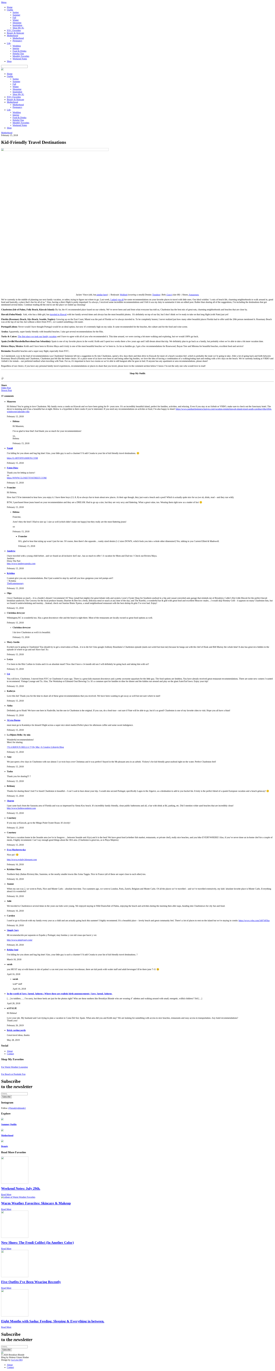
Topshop (156, 294)
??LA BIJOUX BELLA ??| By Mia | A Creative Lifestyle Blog (35, 747)
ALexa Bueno (13, 720)
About (10, 1051)
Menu (3, 2)
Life (9, 43)
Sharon (10, 801)
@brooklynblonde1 (17, 1108)
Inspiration (17, 25)
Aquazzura (193, 294)
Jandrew (11, 551)
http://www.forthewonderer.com (21, 808)
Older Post (6, 388)
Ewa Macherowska (16, 849)
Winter (16, 20)
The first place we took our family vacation (37, 336)
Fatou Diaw (12, 468)
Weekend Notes (20, 59)
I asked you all (117, 299)
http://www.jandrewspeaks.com (21, 563)
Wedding (17, 46)
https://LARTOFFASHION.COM (22, 458)
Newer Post (6, 390)
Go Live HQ (17, 1360)
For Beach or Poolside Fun (13, 1074)
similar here (101, 294)
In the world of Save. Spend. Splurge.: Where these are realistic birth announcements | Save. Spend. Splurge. (59, 993)
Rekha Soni (12, 949)
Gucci (169, 294)
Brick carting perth (16, 1030)
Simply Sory (13, 930)
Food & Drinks (19, 51)
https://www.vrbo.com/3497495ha (254, 920)
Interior (16, 48)
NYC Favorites (14, 30)
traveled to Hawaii (58, 314)
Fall (14, 17)
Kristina (11, 573)
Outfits (10, 10)
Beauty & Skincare (15, 33)
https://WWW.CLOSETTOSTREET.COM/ (27, 478)
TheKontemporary (15, 583)
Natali (10, 448)
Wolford (123, 294)
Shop (9, 61)
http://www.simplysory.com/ (19, 940)
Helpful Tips (18, 53)
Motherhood (12, 35)
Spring (16, 12)
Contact (10, 1054)
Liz (8, 674)
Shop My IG (18, 28)
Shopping (17, 22)
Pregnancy (17, 40)
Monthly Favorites (21, 56)
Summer (16, 15)
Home (9, 7)
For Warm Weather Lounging (14, 1067)
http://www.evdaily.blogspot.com (22, 859)
